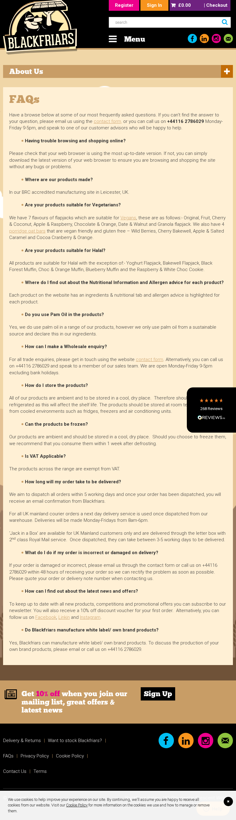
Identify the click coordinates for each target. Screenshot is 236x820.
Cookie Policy (77, 805)
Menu (134, 39)
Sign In (154, 5)
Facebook (45, 617)
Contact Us (14, 771)
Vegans (128, 218)
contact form (149, 359)
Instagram (90, 617)
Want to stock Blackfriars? (75, 740)
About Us (26, 71)
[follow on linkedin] (204, 38)
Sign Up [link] (158, 693)
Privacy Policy (35, 756)
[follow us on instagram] (216, 38)
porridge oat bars (27, 231)
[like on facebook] (192, 38)
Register (124, 5)
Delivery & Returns (22, 740)
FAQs (8, 756)
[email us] (228, 38)
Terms (40, 771)
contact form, (108, 121)
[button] (211, 409)
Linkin (64, 617)
